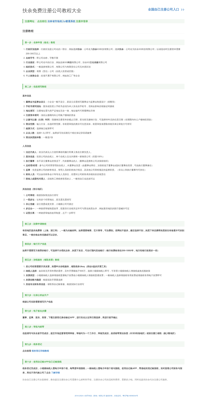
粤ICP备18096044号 (130, 395)
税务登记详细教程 (40, 350)
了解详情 (55, 372)
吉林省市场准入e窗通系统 (61, 21)
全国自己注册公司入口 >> (166, 9)
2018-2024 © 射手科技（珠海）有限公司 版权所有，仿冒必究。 (99, 395)
